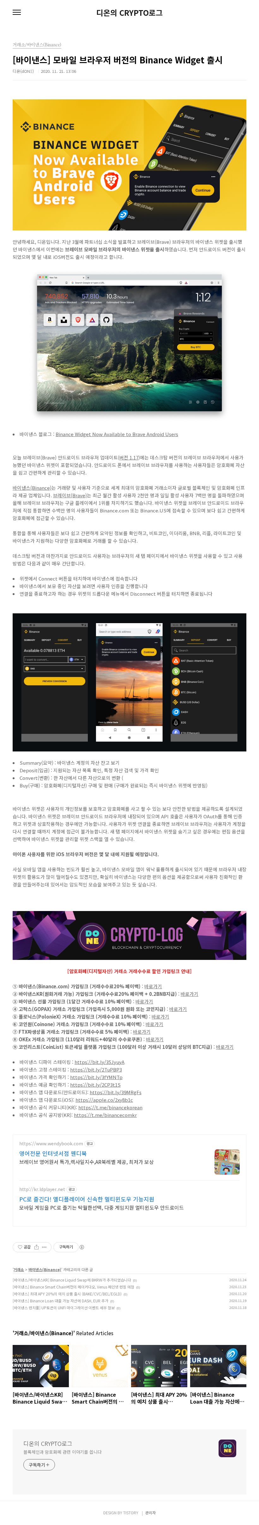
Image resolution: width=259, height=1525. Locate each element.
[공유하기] (36, 1247)
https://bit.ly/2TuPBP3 (96, 1069)
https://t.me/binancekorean (110, 1107)
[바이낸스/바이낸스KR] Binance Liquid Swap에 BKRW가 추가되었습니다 (72, 1280)
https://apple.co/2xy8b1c (104, 1099)
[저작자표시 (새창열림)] (81, 1247)
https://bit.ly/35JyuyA (99, 1062)
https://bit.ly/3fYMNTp (96, 1077)
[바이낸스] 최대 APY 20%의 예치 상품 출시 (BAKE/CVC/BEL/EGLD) (67, 1293)
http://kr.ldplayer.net (42, 1189)
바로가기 (153, 986)
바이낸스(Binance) (32, 487)
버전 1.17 (128, 457)
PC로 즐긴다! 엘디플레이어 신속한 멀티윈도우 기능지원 (86, 1199)
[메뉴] (16, 12)
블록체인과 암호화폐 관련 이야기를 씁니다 (62, 1452)
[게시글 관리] (44, 1247)
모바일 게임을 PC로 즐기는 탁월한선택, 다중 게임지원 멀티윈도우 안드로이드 (101, 1207)
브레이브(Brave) (70, 495)
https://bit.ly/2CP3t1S (95, 1084)
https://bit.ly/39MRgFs (116, 1092)
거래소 (19, 1269)
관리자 (150, 1512)
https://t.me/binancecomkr (105, 1115)
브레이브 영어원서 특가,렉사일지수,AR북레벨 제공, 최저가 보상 (86, 1161)
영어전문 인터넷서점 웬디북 (53, 1153)
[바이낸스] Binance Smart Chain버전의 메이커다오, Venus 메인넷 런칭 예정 (73, 1286)
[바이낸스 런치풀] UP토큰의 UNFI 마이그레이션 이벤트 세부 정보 (64, 1307)
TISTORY (130, 1512)
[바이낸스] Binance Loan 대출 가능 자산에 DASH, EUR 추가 (60, 1300)
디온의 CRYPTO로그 (129, 12)
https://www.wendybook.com (51, 1143)
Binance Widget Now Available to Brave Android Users (117, 434)
